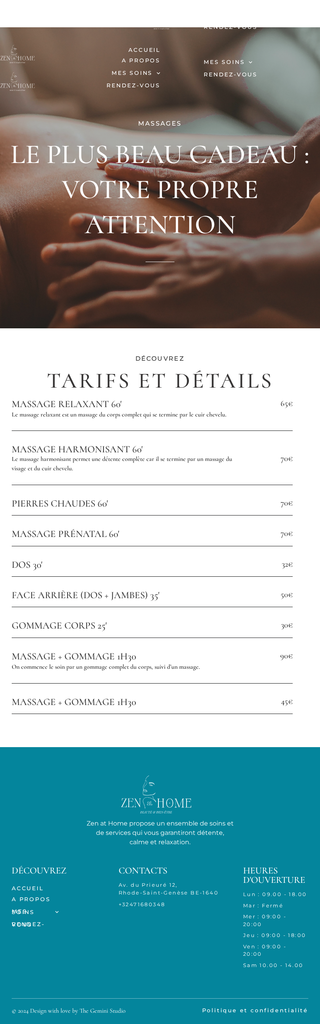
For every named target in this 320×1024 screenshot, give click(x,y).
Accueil (103, 14)
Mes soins (224, 14)
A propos (100, 25)
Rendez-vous (231, 26)
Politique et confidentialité (255, 1010)
